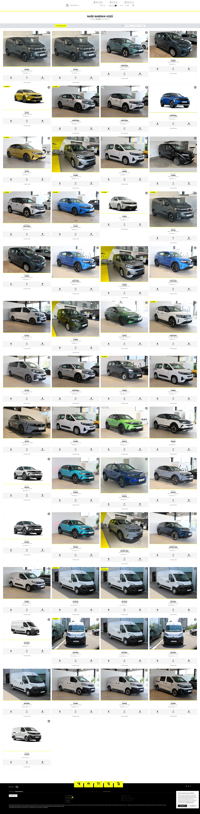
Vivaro (75, 703)
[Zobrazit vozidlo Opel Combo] (173, 44)
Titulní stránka (69, 795)
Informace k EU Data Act (127, 800)
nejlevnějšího (135, 25)
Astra (27, 113)
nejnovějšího (128, 25)
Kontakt (127, 5)
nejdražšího (142, 25)
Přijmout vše (182, 805)
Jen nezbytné (192, 805)
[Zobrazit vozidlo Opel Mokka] (124, 422)
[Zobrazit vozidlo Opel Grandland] (124, 529)
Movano (76, 602)
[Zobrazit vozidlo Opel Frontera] (124, 46)
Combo (173, 61)
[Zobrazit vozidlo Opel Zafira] (27, 48)
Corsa (124, 216)
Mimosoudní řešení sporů (127, 797)
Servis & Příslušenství (70, 798)
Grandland (124, 551)
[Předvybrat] (49, 32)
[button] (27, 82)
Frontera (124, 66)
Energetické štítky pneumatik (128, 798)
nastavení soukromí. (189, 802)
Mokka (124, 441)
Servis (121, 5)
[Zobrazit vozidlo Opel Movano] (75, 582)
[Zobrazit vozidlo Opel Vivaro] (75, 684)
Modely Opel (103, 5)
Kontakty (68, 802)
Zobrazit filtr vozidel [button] (61, 25)
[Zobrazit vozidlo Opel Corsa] (124, 202)
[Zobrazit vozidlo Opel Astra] (27, 97)
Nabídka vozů (112, 5)
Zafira (26, 70)
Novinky (68, 800)
